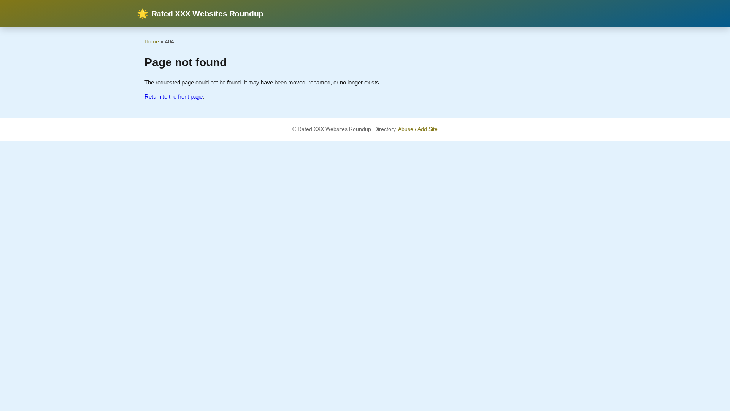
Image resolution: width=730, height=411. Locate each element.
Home (151, 41)
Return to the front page (173, 96)
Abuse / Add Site (418, 129)
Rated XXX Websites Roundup (200, 13)
